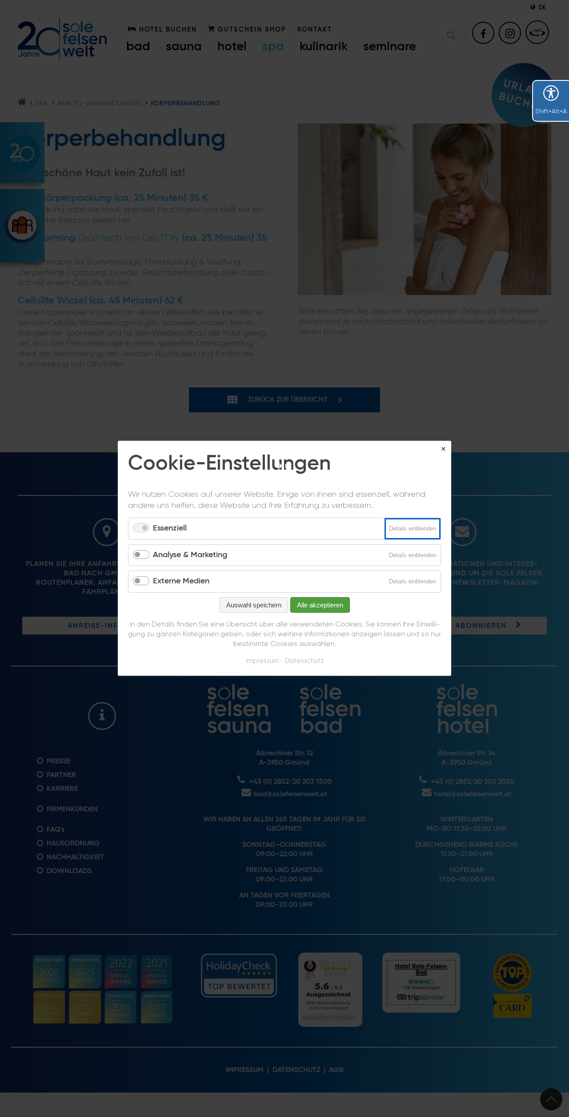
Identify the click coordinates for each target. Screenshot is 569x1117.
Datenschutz (304, 661)
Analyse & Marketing (190, 555)
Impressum (262, 661)
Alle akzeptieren (320, 605)
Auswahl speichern (253, 605)
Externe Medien (181, 582)
